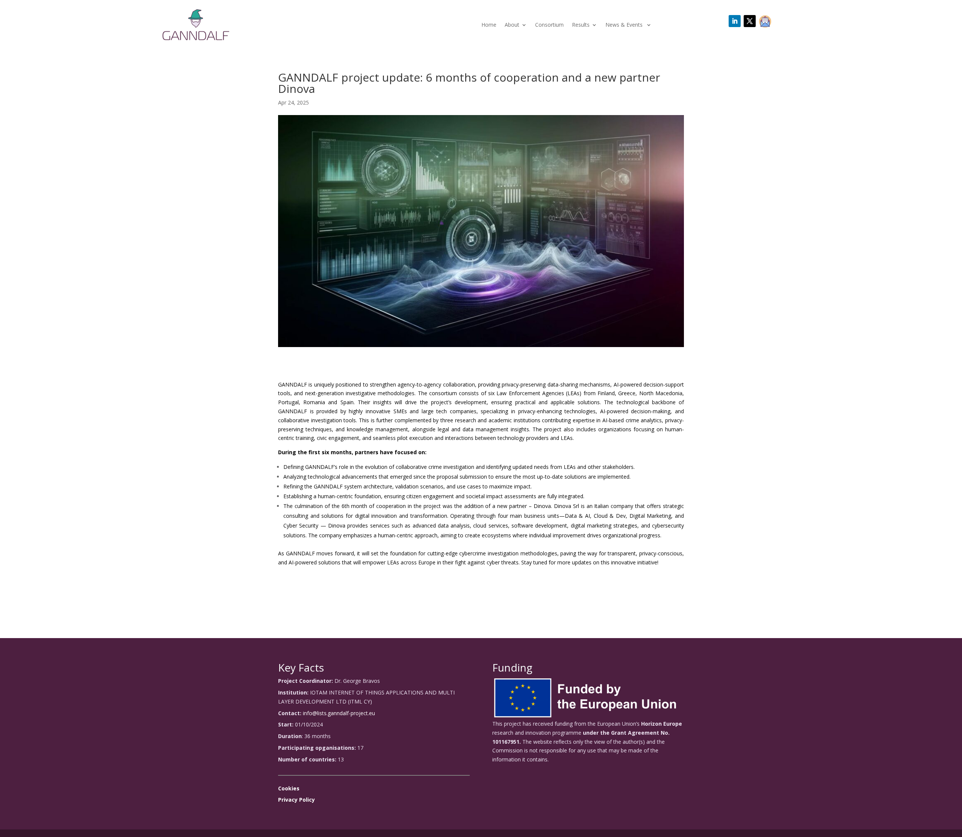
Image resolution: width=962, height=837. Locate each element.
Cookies (288, 788)
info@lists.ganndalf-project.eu (339, 713)
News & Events (624, 25)
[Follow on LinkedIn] (735, 21)
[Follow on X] (750, 21)
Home (488, 25)
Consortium (549, 25)
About (512, 25)
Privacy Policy (296, 799)
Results (581, 25)
